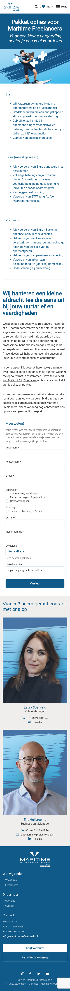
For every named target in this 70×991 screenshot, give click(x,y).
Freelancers (11, 885)
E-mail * (10, 475)
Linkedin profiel (14, 564)
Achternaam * (13, 461)
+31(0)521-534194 (37, 718)
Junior (13, 511)
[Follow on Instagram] (22, 974)
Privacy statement (16, 983)
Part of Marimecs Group (35, 957)
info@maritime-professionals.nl (20, 936)
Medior (26, 511)
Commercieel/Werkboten (24, 493)
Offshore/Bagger (19, 501)
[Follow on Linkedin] (39, 974)
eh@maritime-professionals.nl (37, 834)
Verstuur (35, 583)
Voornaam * (12, 447)
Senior (38, 511)
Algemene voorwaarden (54, 983)
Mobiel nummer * (15, 531)
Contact (9, 905)
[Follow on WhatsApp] (30, 974)
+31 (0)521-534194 (13, 931)
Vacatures (11, 880)
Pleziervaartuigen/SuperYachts (27, 497)
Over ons (10, 900)
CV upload (11, 545)
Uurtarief (10, 517)
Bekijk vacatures (35, 948)
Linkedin (37, 722)
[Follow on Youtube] (47, 974)
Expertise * (11, 489)
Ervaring (10, 507)
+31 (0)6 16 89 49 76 (37, 830)
